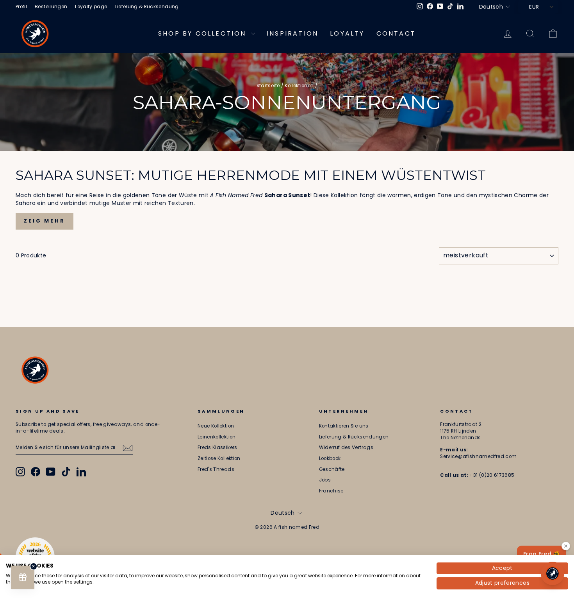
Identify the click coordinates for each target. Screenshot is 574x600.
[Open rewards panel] (22, 577)
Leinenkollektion (217, 437)
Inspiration (292, 33)
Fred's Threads (216, 469)
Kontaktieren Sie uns (344, 426)
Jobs (325, 480)
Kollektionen (299, 86)
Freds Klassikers (217, 447)
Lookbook (330, 458)
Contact (396, 33)
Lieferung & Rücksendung (147, 7)
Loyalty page (91, 7)
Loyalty (347, 33)
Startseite (268, 86)
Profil (21, 7)
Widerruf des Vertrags (346, 447)
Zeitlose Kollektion (219, 458)
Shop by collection (203, 33)
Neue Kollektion (216, 426)
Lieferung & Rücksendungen (354, 437)
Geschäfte (332, 469)
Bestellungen (51, 7)
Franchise (331, 491)
